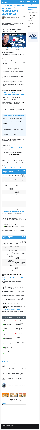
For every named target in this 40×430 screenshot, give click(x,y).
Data (24, 1)
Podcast (30, 1)
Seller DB (27, 1)
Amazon (21, 1)
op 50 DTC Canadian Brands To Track (14, 31)
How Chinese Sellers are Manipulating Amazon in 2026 (22, 399)
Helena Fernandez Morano (8, 17)
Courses (34, 1)
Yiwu (19, 159)
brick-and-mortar (21, 102)
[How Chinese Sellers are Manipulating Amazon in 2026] (22, 395)
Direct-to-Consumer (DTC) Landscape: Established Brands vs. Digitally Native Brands (33, 12)
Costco (3, 159)
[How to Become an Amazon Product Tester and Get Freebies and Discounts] (14, 395)
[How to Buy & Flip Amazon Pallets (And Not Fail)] (5, 395)
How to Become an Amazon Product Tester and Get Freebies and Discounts (14, 399)
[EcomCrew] (4, 2)
